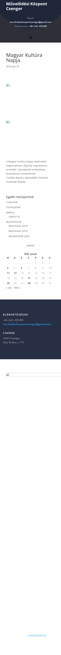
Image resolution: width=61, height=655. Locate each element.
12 (15, 272)
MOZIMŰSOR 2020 (19, 236)
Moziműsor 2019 (18, 231)
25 (8, 283)
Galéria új (14, 216)
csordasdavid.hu (37, 635)
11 (8, 272)
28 (29, 283)
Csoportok (11, 202)
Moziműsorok (13, 221)
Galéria (10, 212)
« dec (9, 287)
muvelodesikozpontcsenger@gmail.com (31, 22)
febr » (17, 287)
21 (29, 278)
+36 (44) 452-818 (38, 26)
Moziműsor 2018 (18, 225)
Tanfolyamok (13, 207)
